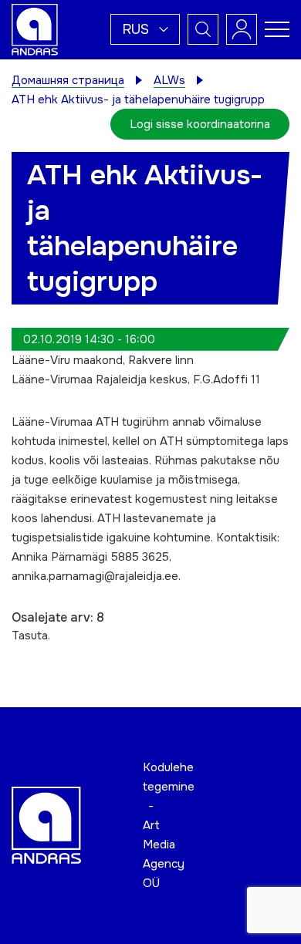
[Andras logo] (35, 28)
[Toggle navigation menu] (277, 29)
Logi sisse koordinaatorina (200, 124)
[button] (145, 29)
